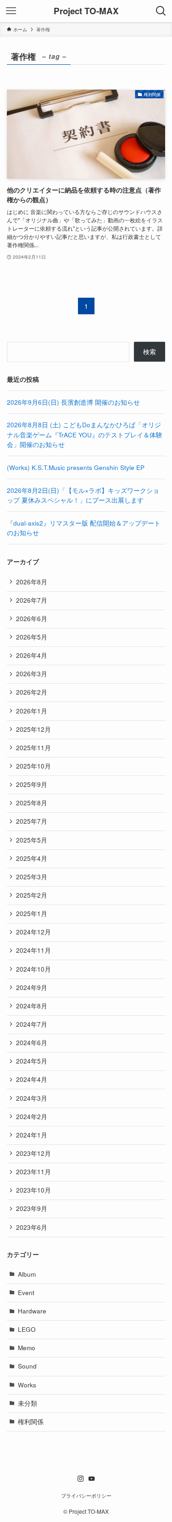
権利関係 (31, 1421)
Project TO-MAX (86, 11)
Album (27, 1274)
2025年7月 (31, 821)
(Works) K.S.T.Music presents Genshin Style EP (75, 467)
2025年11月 (33, 747)
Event (26, 1292)
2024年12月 (33, 932)
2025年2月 (31, 895)
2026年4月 (31, 655)
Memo (26, 1347)
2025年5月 (31, 840)
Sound (27, 1366)
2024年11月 (33, 950)
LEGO (27, 1329)
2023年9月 (31, 1208)
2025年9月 (31, 784)
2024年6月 (31, 1042)
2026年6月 (31, 618)
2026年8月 (31, 581)
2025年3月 (31, 876)
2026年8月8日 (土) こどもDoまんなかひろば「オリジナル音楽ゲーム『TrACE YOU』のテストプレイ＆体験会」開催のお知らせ (84, 434)
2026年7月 (31, 600)
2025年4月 (31, 858)
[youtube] (92, 1479)
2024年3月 (31, 1098)
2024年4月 (31, 1079)
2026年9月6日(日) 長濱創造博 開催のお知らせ (73, 402)
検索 (149, 351)
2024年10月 (33, 969)
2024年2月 (31, 1116)
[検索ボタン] (161, 11)
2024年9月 (31, 987)
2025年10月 (33, 766)
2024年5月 (31, 1061)
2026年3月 (31, 673)
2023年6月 (31, 1227)
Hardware (32, 1311)
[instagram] (81, 1479)
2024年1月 (31, 1135)
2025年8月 (31, 802)
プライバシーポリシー (86, 1495)
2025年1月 (31, 913)
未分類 (27, 1403)
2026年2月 (31, 692)
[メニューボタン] (11, 11)
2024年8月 (31, 1005)
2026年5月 (31, 637)
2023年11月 (33, 1171)
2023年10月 (33, 1190)
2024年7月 (31, 1024)
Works (27, 1385)
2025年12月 (33, 729)
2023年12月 (33, 1153)
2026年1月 (31, 711)
